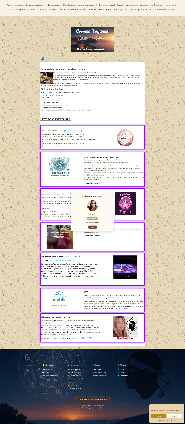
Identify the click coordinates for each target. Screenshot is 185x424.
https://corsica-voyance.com (87, 83)
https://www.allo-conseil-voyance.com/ (62, 260)
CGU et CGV (172, 420)
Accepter (159, 416)
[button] (181, 406)
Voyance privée (19, 5)
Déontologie (46, 379)
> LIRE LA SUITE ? (86, 338)
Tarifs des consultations (99, 375)
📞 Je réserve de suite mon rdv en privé (92, 399)
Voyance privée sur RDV (74, 375)
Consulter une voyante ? (17, 9)
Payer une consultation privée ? (36, 5)
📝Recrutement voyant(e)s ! (105, 5)
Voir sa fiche (92, 218)
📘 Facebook (122, 369)
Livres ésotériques (72, 385)
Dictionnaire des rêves (55, 9)
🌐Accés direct (72, 131)
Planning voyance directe (86, 5)
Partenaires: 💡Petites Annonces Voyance (162, 9)
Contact (126, 9)
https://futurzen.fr (61, 146)
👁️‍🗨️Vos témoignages (69, 5)
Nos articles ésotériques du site (76, 379)
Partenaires (92, 9)
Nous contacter (97, 369)
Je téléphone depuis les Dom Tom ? (75, 9)
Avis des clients (72, 382)
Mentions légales (103, 9)
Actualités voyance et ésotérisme (127, 5)
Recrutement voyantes (99, 372)
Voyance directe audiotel (74, 369)
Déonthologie (117, 9)
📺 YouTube (121, 372)
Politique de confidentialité (50, 375)
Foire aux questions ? (138, 9)
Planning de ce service (74, 372)
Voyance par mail (170, 5)
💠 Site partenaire (123, 375)
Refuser (174, 416)
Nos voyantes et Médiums (35, 9)
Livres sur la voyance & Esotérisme (151, 5)
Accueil (9, 5)
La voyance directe (54, 5)
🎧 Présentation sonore (92, 222)
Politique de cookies (163, 420)
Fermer (92, 227)
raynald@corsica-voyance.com (52, 95)
